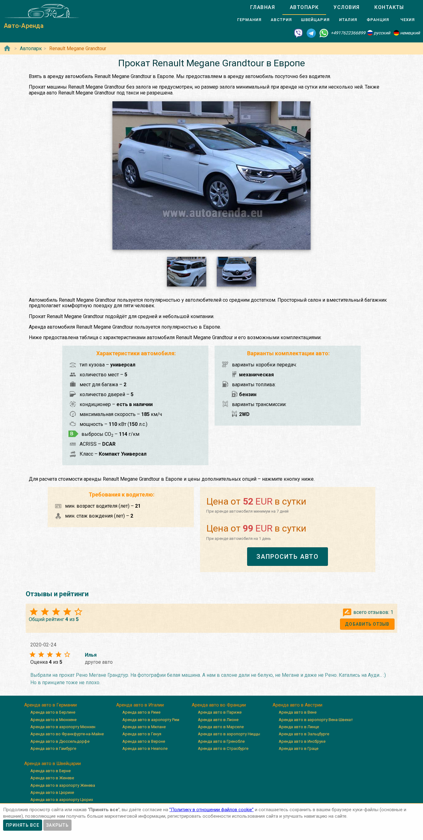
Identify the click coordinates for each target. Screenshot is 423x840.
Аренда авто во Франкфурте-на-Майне (67, 734)
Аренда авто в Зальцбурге (304, 734)
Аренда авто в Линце (299, 726)
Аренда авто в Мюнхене (53, 719)
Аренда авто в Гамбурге (53, 748)
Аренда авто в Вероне (143, 741)
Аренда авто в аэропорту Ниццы (229, 734)
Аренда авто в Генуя (141, 734)
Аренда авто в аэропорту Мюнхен (62, 726)
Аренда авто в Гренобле (221, 741)
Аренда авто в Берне (50, 770)
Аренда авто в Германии (50, 705)
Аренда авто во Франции (219, 705)
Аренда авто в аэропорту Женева (62, 785)
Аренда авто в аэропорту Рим (150, 719)
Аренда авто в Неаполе (145, 748)
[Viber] (298, 32)
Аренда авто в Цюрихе (52, 792)
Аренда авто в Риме (141, 712)
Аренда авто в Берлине (52, 712)
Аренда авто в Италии (140, 705)
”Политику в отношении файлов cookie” (211, 809)
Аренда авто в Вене (297, 712)
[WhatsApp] (324, 32)
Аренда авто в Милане (144, 726)
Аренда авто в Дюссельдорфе (59, 741)
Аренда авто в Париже (220, 712)
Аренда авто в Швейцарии (52, 763)
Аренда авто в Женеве (52, 778)
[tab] (262, 7)
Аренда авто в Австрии (297, 705)
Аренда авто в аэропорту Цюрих (61, 799)
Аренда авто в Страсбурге (223, 748)
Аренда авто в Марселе (221, 726)
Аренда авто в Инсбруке (302, 741)
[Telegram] (311, 32)
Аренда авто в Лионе (218, 719)
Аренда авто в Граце (298, 748)
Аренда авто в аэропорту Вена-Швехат (316, 719)
